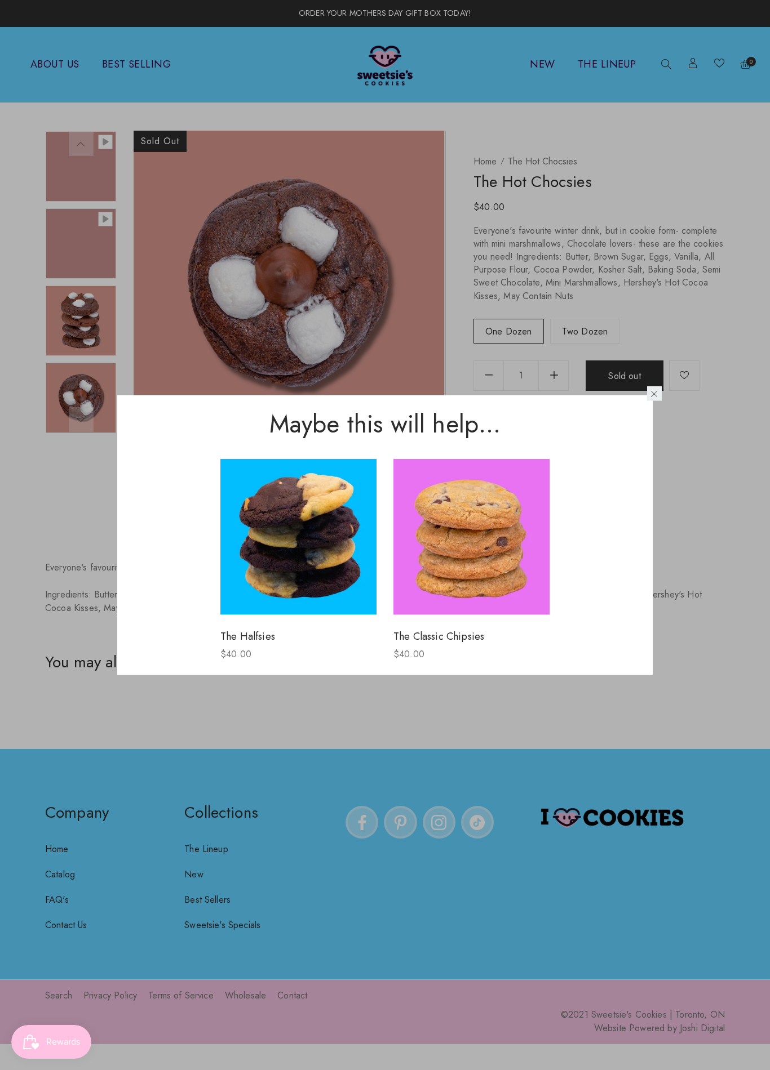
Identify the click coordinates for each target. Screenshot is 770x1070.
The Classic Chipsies (438, 635)
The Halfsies (247, 635)
